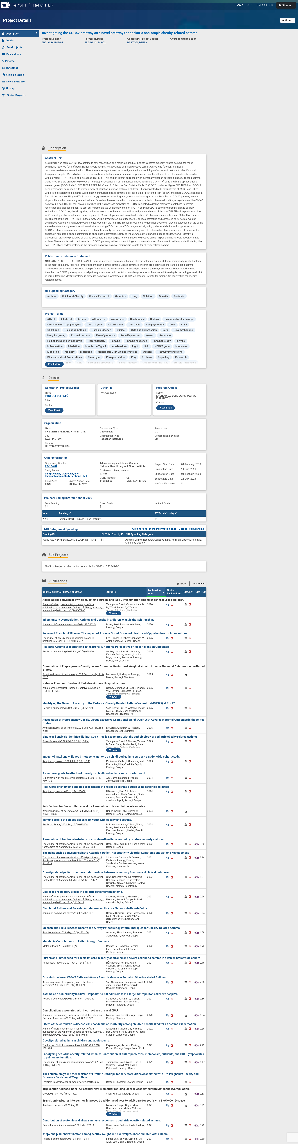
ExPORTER (265, 4)
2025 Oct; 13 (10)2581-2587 (68, 639)
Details (9, 40)
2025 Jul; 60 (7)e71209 (68, 708)
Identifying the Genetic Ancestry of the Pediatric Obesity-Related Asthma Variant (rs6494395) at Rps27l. (109, 703)
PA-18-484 (51, 466)
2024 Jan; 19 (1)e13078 (65, 824)
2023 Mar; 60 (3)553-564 (73, 845)
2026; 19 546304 (69, 624)
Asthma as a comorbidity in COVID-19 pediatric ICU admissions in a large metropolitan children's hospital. (110, 994)
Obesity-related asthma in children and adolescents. (76, 1040)
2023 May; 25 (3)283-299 (66, 932)
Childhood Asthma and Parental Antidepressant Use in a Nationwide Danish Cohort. (96, 908)
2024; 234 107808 (64, 791)
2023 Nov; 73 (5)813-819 (72, 860)
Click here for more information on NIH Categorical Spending (168, 528)
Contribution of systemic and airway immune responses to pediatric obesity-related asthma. (102, 1120)
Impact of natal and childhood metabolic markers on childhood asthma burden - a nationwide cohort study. (111, 756)
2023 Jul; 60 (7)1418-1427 (73, 878)
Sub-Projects (14, 47)
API (249, 4)
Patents (10, 61)
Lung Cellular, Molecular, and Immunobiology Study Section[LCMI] (66, 475)
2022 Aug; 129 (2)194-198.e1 (73, 1031)
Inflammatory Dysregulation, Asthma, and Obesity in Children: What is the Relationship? (98, 619)
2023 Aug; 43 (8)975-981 (72, 1017)
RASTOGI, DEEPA (55, 396)
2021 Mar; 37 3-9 (68, 1125)
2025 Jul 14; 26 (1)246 (66, 761)
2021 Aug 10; (61, 1105)
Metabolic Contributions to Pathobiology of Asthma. (76, 941)
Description (12, 33)
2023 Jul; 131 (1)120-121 (73, 899)
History (10, 88)
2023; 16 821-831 (68, 913)
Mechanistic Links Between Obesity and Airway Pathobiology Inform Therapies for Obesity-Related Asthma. (112, 927)
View (113, 613)
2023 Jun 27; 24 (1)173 (67, 962)
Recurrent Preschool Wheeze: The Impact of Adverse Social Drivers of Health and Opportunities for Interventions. (115, 633)
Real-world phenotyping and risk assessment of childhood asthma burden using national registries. (106, 786)
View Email (54, 410)
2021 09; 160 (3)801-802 (60, 1093)
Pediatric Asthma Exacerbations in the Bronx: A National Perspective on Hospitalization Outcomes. (106, 646)
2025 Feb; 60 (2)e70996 (68, 651)
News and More (15, 81)
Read (54, 364)
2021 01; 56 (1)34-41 (66, 1138)
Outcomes (12, 67)
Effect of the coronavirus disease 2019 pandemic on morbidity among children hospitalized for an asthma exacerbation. (120, 1024)
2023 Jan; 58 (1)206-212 (68, 998)
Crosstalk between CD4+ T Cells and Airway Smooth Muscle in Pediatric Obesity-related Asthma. (104, 977)
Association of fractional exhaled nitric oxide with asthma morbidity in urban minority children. (103, 839)
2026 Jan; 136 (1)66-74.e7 (73, 607)
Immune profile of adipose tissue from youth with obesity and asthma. (87, 819)
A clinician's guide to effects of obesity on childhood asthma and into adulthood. (94, 773)
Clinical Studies (15, 74)
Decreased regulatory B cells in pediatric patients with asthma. (83, 891)
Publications (13, 54)
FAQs (239, 4)
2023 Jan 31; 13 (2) (60, 946)
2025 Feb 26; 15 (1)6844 (66, 741)
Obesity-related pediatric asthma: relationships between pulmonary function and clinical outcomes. (106, 872)
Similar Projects (16, 95)
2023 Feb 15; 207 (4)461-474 (68, 984)
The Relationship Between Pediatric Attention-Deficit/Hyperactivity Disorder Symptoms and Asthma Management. (116, 852)
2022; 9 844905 (71, 1082)
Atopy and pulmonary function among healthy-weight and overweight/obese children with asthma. (105, 1134)
